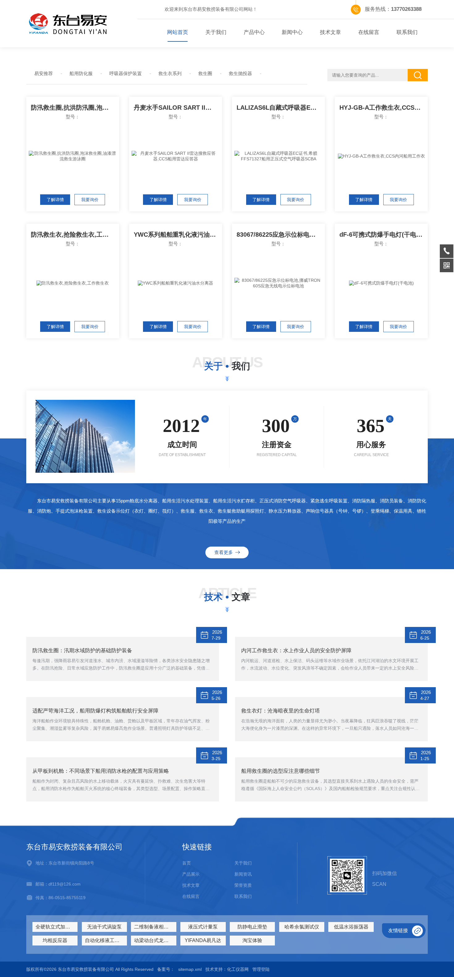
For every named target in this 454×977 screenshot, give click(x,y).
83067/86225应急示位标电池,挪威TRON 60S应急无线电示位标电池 (281, 234)
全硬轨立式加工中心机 (57, 926)
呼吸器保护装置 (125, 73)
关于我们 (215, 32)
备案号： (165, 969)
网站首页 (177, 32)
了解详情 (55, 199)
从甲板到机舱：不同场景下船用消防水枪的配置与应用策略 (100, 771)
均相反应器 (55, 940)
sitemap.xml (190, 969)
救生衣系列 (170, 73)
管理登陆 (261, 969)
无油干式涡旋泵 (104, 926)
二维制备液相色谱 (154, 926)
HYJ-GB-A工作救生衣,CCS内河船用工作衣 (383, 107)
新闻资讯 (243, 874)
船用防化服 (81, 73)
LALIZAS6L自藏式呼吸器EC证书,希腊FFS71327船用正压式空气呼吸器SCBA (281, 107)
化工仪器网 (238, 969)
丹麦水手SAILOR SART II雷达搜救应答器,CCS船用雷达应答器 (178, 107)
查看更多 (224, 552)
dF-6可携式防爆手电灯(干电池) (382, 234)
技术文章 (330, 32)
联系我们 (407, 32)
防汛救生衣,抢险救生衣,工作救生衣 (75, 234)
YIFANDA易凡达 (203, 940)
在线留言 (368, 32)
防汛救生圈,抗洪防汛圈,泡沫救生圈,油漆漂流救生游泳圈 (75, 107)
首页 (186, 863)
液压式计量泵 (203, 926)
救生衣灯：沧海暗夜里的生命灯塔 (280, 711)
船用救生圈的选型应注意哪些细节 (280, 771)
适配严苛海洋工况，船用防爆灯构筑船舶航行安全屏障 (95, 711)
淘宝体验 (252, 940)
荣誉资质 (243, 885)
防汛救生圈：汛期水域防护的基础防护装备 (82, 650)
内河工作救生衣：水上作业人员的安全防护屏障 (296, 650)
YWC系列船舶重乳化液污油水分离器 (178, 234)
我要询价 (90, 199)
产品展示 (191, 874)
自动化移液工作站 (104, 940)
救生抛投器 (240, 73)
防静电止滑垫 (252, 926)
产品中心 (254, 32)
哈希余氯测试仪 (301, 926)
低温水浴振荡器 (351, 926)
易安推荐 (43, 73)
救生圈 (205, 73)
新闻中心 (292, 32)
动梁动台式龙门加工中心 (155, 940)
